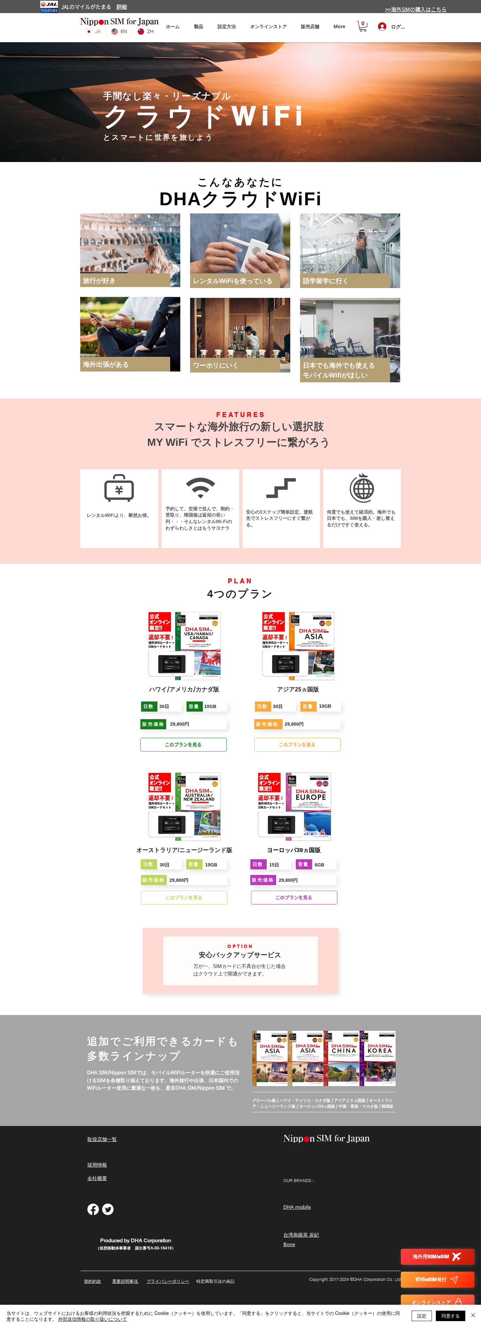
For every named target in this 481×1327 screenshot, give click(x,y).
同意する (450, 1315)
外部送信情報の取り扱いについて (92, 1319)
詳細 (121, 6)
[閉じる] (473, 1316)
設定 (421, 1315)
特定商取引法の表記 (215, 1281)
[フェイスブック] (93, 1209)
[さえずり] (108, 1209)
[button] (226, 26)
